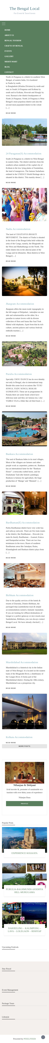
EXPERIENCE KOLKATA (24, 853)
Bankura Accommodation (19, 454)
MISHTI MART (11, 62)
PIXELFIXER (30, 1039)
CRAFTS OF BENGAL (14, 46)
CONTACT (9, 72)
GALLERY (9, 56)
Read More (11, 113)
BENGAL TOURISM (13, 41)
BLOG (7, 67)
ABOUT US (9, 35)
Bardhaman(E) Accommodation (23, 522)
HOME (7, 30)
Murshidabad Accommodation (22, 662)
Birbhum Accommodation (19, 595)
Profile (24, 803)
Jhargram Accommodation (20, 303)
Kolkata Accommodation (19, 737)
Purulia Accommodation (19, 374)
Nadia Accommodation (18, 229)
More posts (24, 746)
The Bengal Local (24, 8)
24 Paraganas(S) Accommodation (23, 153)
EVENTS (8, 51)
